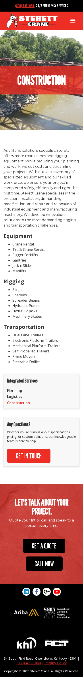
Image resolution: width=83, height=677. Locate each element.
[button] (72, 21)
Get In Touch (29, 456)
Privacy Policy (55, 663)
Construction (18, 403)
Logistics (14, 396)
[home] (35, 21)
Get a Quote (44, 546)
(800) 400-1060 (25, 5)
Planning (14, 390)
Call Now (44, 563)
